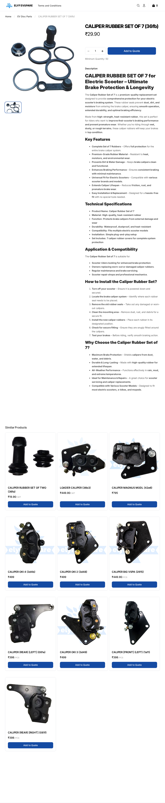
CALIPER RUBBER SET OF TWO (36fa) (27, 489)
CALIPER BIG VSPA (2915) (128, 571)
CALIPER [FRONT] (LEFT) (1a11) (131, 652)
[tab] (13, 107)
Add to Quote (38, 504)
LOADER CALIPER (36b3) (75, 487)
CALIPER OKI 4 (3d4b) (21, 571)
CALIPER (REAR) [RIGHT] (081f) (27, 732)
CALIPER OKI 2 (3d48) (73, 571)
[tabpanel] (42, 60)
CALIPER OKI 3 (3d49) (73, 652)
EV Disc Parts (24, 16)
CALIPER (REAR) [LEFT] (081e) (26, 652)
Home (8, 16)
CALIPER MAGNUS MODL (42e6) (132, 487)
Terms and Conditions (49, 5)
